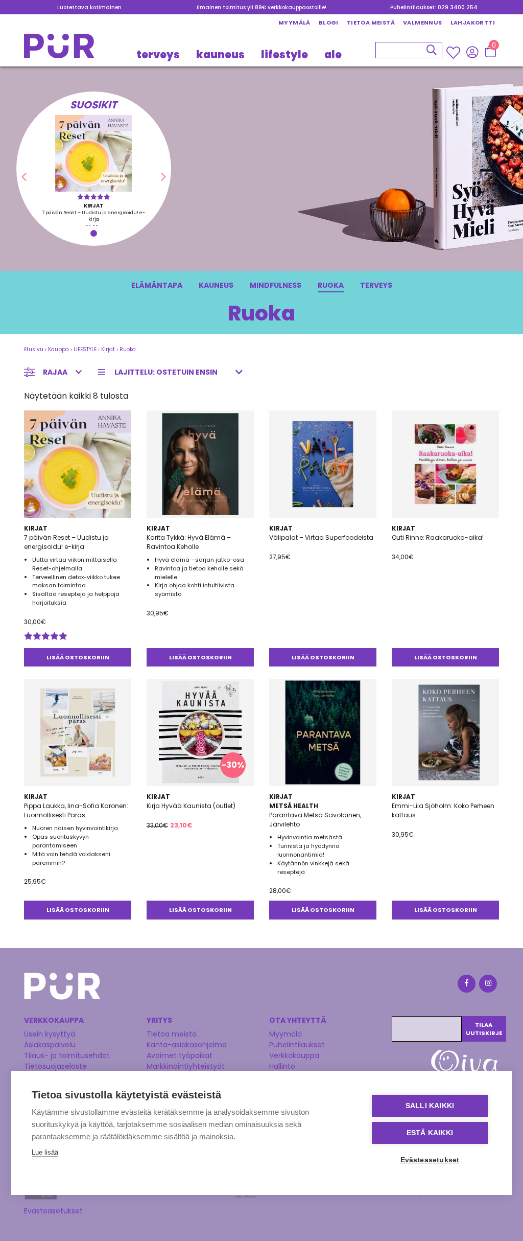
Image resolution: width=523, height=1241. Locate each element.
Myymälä (294, 22)
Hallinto (282, 1066)
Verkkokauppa (294, 1055)
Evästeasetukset (53, 1211)
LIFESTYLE (284, 55)
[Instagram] (487, 985)
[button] (24, 177)
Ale (333, 55)
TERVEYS (158, 55)
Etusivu (33, 349)
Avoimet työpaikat (179, 1055)
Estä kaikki (430, 1133)
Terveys (376, 285)
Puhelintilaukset (297, 1045)
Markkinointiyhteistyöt (186, 1066)
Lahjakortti (472, 22)
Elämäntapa (156, 285)
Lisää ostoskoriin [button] (77, 657)
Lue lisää (45, 1152)
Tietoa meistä (371, 22)
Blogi (329, 22)
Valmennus (422, 22)
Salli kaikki (430, 1106)
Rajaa (55, 372)
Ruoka (331, 285)
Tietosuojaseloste (55, 1066)
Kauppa (58, 349)
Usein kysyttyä (49, 1034)
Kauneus (216, 285)
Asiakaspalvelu (50, 1045)
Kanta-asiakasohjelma (187, 1045)
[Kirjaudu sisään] (472, 52)
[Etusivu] (59, 48)
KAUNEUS (220, 55)
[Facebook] (466, 985)
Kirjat (108, 349)
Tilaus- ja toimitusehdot (67, 1055)
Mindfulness (275, 285)
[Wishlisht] (454, 52)
